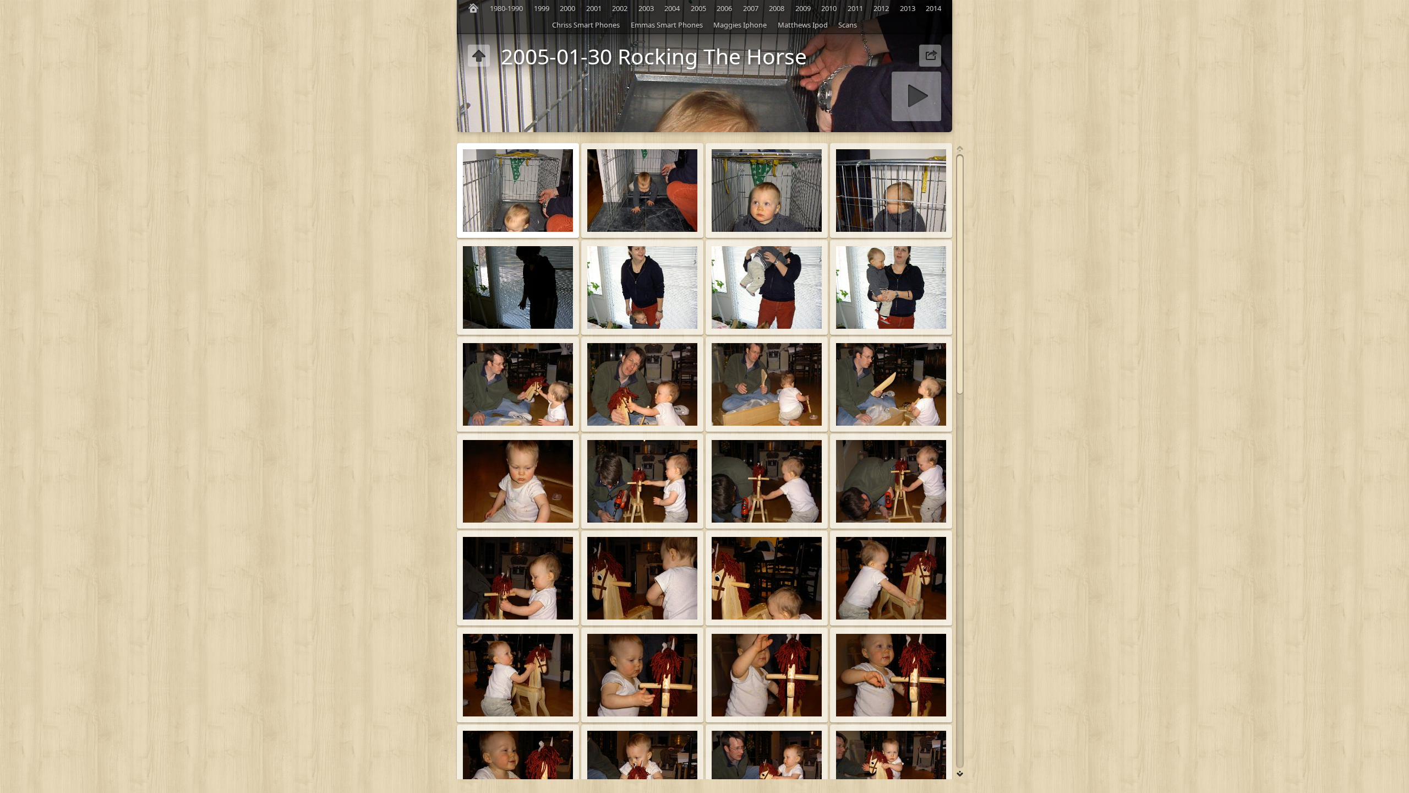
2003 (646, 8)
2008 (776, 8)
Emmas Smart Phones (667, 25)
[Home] (473, 8)
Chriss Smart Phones (586, 25)
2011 (855, 8)
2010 (829, 8)
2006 (724, 8)
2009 (803, 8)
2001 (594, 8)
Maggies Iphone (740, 25)
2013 (907, 8)
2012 (881, 8)
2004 (672, 8)
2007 (750, 8)
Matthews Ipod (803, 25)
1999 (541, 8)
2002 (619, 8)
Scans (847, 25)
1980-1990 (506, 8)
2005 (698, 8)
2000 (567, 8)
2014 (933, 8)
